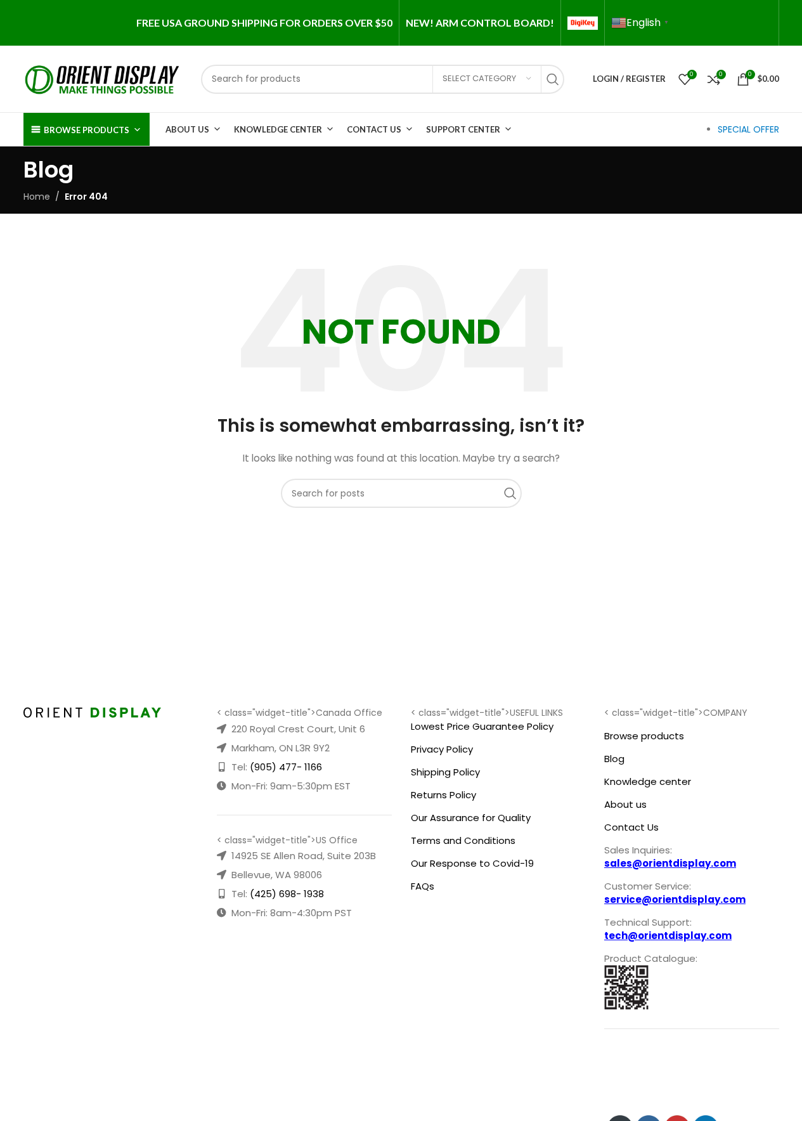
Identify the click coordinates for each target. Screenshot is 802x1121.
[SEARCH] (556, 79)
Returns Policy (443, 794)
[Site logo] (102, 78)
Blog (614, 758)
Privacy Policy (442, 749)
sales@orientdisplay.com (670, 863)
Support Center (463, 129)
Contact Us (374, 129)
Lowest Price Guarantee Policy (482, 726)
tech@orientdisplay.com (668, 935)
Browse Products (86, 130)
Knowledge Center (278, 129)
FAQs (422, 886)
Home (36, 196)
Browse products (644, 735)
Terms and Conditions (463, 840)
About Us (187, 129)
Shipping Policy (445, 772)
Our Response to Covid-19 (472, 863)
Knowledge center (647, 781)
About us (625, 804)
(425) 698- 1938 (287, 893)
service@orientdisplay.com (675, 899)
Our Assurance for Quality (471, 817)
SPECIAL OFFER (748, 129)
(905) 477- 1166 (286, 767)
